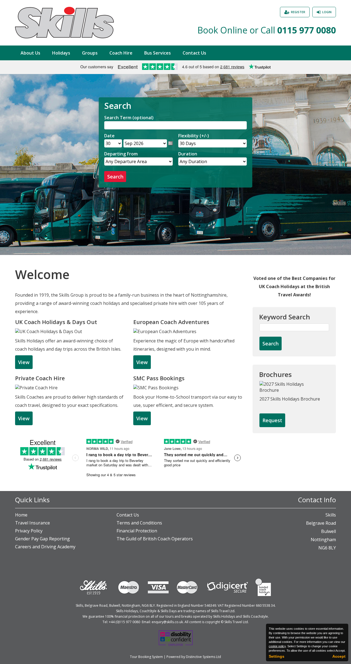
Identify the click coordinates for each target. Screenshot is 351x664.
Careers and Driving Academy (45, 547)
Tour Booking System (146, 656)
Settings (276, 656)
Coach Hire (120, 53)
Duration (187, 154)
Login (327, 12)
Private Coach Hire (40, 378)
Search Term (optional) (129, 118)
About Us (30, 53)
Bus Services (157, 53)
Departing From (121, 154)
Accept (339, 656)
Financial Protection (137, 531)
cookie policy (277, 646)
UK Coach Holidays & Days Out (56, 322)
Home (21, 515)
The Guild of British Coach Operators (155, 539)
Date (109, 136)
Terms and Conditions (139, 523)
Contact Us (194, 53)
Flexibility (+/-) (193, 136)
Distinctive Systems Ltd (203, 656)
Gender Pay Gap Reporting (42, 539)
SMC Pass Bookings (159, 378)
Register (298, 12)
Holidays (61, 53)
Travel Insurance (32, 523)
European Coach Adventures (171, 322)
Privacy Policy (29, 531)
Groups (90, 53)
